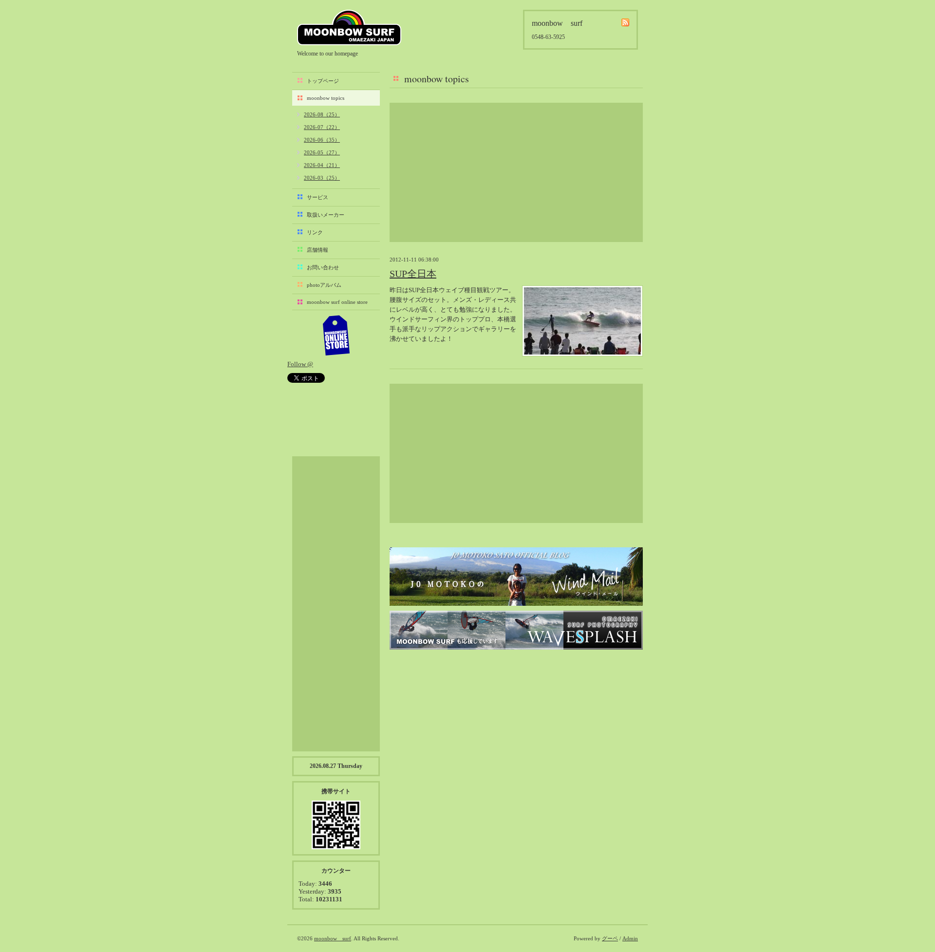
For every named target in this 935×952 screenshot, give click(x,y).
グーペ (610, 938)
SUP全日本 (413, 273)
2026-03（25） (322, 178)
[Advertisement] (516, 172)
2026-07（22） (322, 127)
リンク (315, 232)
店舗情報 (317, 250)
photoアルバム (324, 285)
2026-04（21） (322, 165)
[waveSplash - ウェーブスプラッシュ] (516, 630)
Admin (630, 938)
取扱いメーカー (325, 215)
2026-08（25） (322, 114)
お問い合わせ (323, 267)
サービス (317, 197)
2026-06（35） (322, 140)
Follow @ (300, 364)
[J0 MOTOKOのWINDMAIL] (516, 576)
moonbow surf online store (337, 302)
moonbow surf (349, 27)
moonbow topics (325, 98)
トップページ (323, 81)
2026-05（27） (322, 152)
